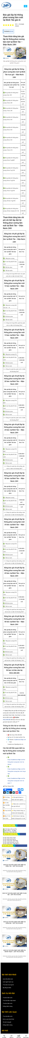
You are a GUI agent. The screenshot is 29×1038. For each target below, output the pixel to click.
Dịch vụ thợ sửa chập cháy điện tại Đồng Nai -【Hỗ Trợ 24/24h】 (14, 922)
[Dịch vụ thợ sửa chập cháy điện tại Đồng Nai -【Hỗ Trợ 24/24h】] (14, 913)
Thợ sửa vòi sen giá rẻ (8, 984)
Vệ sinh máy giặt (7, 1022)
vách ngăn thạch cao (8, 982)
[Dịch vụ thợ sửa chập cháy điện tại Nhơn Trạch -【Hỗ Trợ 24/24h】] (14, 941)
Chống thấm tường (7, 1006)
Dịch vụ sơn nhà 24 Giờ (8, 1019)
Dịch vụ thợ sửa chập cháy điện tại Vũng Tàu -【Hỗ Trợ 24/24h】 (14, 865)
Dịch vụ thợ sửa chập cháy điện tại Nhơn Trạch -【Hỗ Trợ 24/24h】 (14, 951)
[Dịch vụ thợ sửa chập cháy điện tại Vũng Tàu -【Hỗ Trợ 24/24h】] (14, 856)
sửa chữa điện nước (8, 979)
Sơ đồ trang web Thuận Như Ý (11, 843)
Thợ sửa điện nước (8, 1016)
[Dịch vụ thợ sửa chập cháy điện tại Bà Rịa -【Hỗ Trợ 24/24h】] (14, 884)
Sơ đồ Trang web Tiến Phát (10, 840)
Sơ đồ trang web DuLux (9, 839)
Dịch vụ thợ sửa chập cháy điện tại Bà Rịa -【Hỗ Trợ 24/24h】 (14, 894)
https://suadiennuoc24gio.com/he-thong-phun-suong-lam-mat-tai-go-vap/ (17, 771)
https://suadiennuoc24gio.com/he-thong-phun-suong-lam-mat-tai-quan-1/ (16, 781)
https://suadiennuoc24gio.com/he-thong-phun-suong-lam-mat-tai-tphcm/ (16, 762)
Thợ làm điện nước (7, 997)
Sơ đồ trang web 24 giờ (9, 837)
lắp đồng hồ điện (7, 987)
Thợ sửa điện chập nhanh (9, 1000)
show (11, 31)
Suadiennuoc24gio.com (20, 739)
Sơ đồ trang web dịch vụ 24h (10, 842)
